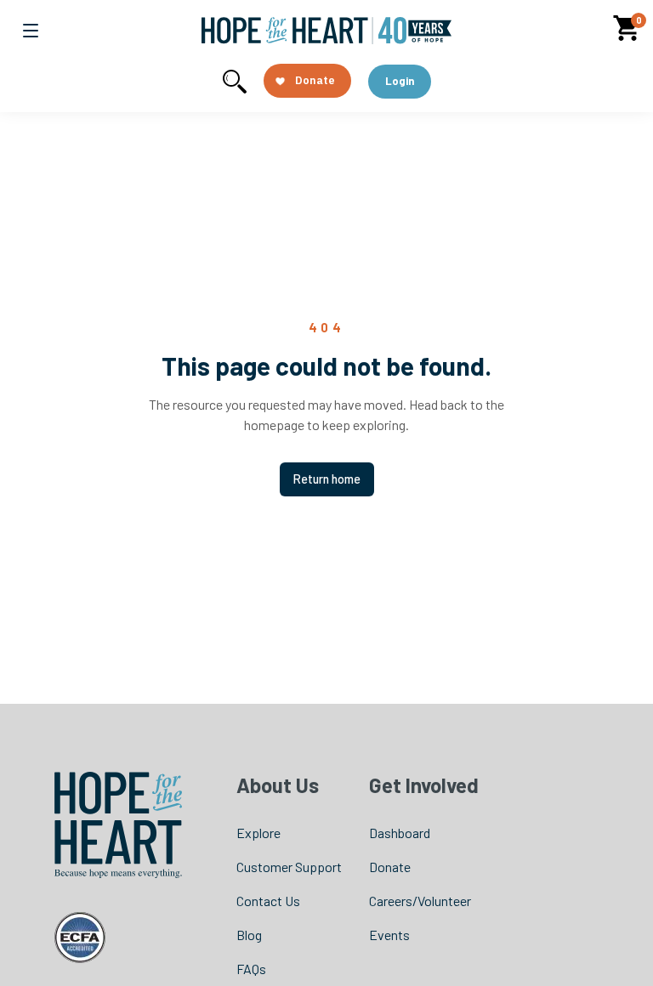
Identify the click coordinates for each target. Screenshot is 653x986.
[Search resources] (235, 82)
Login (399, 81)
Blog (249, 934)
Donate (390, 866)
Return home (327, 479)
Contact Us (268, 900)
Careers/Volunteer (420, 900)
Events (389, 934)
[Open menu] (31, 31)
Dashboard (399, 832)
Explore (258, 832)
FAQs (251, 968)
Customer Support (289, 866)
